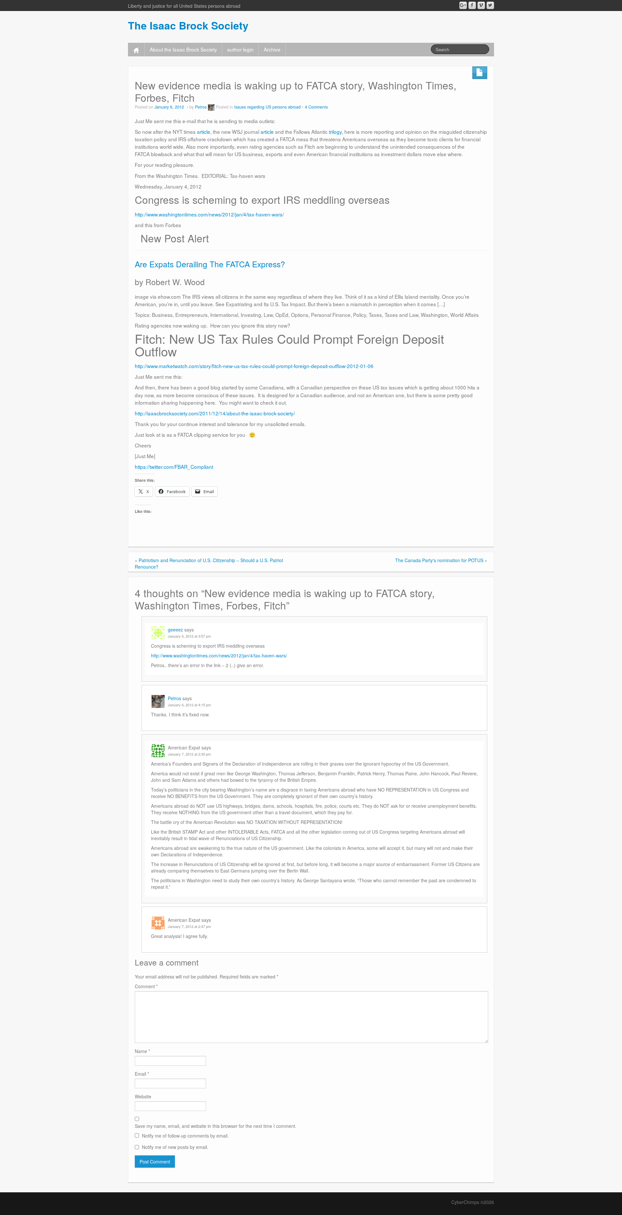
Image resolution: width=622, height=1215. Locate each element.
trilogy (335, 131)
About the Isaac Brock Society (183, 49)
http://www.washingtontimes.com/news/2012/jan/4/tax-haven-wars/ (209, 214)
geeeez (175, 629)
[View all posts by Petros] (211, 107)
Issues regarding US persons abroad (267, 107)
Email (142, 1073)
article (203, 131)
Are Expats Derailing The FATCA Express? (210, 264)
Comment (146, 986)
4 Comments (316, 107)
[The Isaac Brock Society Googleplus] (463, 5)
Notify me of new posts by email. (175, 1147)
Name (142, 1051)
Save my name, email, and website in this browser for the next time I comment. (215, 1126)
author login (240, 49)
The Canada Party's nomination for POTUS (439, 560)
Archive (272, 49)
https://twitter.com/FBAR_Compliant (174, 466)
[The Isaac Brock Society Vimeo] (481, 5)
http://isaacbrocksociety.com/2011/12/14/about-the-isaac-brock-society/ (215, 413)
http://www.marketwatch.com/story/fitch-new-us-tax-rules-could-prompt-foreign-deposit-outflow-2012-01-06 (254, 365)
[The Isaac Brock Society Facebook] (472, 5)
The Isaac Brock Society (188, 25)
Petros (201, 107)
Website (143, 1096)
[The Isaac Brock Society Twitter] (490, 5)
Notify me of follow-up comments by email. (185, 1135)
